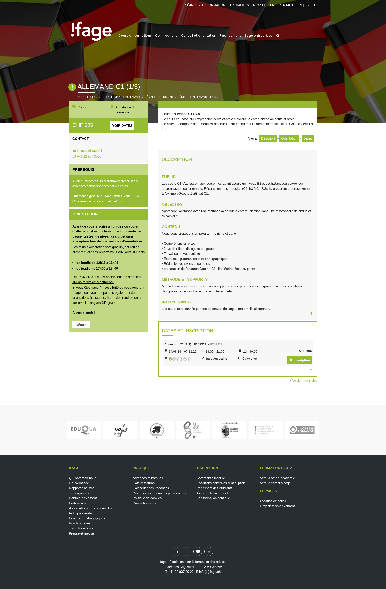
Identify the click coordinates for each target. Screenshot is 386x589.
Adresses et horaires (148, 478)
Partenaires (77, 503)
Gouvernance (79, 483)
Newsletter (263, 5)
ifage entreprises (258, 35)
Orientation (289, 138)
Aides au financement (212, 493)
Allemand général (139, 97)
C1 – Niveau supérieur (173, 97)
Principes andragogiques (87, 518)
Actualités (239, 5)
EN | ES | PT (306, 5)
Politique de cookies (147, 498)
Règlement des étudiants (214, 488)
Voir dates (122, 125)
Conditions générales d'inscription (220, 483)
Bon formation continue (213, 498)
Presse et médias (82, 533)
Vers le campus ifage (275, 483)
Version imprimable (304, 380)
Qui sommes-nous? (83, 478)
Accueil (83, 97)
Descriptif (268, 138)
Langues (98, 97)
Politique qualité (80, 513)
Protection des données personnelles (160, 493)
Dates (307, 138)
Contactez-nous (144, 503)
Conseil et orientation (198, 35)
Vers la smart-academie (277, 478)
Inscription (302, 360)
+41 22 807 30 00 (180, 572)
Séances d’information (205, 5)
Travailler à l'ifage (81, 528)
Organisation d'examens (278, 506)
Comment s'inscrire (210, 478)
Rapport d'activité (81, 488)
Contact (286, 5)
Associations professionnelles (90, 508)
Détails (81, 325)
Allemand (115, 97)
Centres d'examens (83, 498)
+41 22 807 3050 (89, 156)
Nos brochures (80, 523)
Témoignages (79, 493)
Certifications (166, 35)
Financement (230, 35)
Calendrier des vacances (151, 488)
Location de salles (273, 501)
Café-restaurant (144, 483)
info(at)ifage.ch (210, 572)
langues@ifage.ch (90, 150)
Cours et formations (135, 35)
